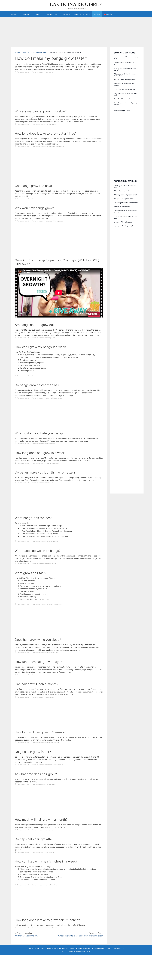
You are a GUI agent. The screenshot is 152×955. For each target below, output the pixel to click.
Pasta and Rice (51, 14)
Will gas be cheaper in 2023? (124, 199)
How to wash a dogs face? (123, 226)
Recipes (14, 14)
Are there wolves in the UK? (26, 936)
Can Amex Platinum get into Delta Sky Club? (125, 211)
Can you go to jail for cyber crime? (126, 203)
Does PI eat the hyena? (122, 99)
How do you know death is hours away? (125, 217)
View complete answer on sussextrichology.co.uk (47, 221)
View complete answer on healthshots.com (45, 885)
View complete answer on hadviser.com (44, 563)
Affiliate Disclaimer (83, 948)
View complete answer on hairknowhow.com (45, 742)
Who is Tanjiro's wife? (121, 191)
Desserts (66, 14)
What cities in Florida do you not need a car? (125, 75)
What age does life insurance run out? (125, 94)
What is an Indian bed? (122, 206)
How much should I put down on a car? (126, 57)
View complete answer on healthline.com (44, 124)
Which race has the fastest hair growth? (125, 186)
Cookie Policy (119, 948)
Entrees (26, 14)
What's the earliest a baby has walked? (124, 84)
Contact (108, 948)
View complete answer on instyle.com (43, 338)
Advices (97, 14)
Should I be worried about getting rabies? (125, 103)
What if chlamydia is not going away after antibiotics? (80, 936)
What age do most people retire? (125, 195)
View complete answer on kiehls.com (43, 830)
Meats (37, 14)
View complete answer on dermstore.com (45, 541)
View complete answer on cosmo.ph (43, 376)
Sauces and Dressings (82, 14)
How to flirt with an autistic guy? (125, 89)
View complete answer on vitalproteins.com (45, 463)
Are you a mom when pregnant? (125, 79)
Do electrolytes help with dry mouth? (124, 63)
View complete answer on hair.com (42, 72)
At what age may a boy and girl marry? (125, 69)
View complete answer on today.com (43, 443)
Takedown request (23, 72)
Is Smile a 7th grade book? (123, 222)
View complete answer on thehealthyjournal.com (47, 398)
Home (17, 52)
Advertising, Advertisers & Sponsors (60, 948)
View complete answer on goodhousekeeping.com (47, 604)
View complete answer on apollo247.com (44, 928)
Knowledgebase (98, 948)
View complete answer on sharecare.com (44, 675)
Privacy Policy (40, 948)
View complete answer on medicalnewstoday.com (47, 765)
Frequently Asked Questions (35, 52)
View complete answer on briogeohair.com (45, 652)
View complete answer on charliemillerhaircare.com (48, 146)
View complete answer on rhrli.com (43, 852)
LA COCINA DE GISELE (76, 4)
